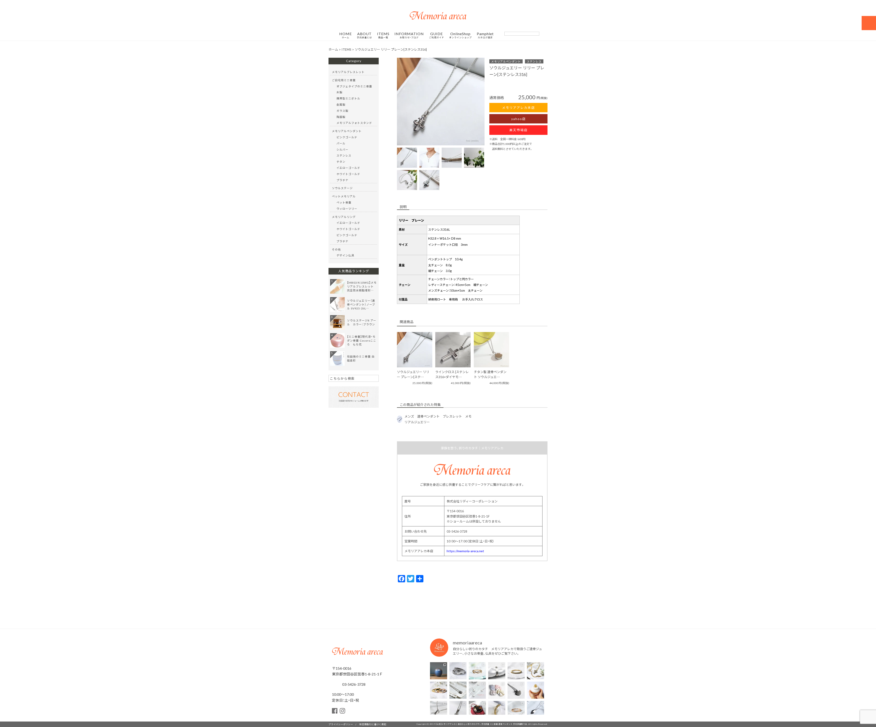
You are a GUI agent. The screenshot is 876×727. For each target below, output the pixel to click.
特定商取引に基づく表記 (372, 724)
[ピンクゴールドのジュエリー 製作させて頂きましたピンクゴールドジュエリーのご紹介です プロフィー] (516, 709)
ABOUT (364, 35)
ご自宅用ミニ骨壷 (344, 80)
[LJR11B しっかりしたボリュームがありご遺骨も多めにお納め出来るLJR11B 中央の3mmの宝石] (438, 690)
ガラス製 (342, 111)
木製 (339, 92)
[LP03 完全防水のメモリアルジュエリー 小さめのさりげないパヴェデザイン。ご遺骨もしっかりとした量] (438, 709)
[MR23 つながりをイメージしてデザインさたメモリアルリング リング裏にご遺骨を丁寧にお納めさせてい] (477, 670)
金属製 (340, 104)
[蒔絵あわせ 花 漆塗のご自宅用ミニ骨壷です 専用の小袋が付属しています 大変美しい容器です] (477, 709)
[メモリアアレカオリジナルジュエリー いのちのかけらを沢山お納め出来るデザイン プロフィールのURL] (535, 670)
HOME (345, 35)
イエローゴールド (348, 168)
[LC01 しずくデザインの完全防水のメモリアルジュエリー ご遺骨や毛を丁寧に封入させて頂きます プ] (535, 709)
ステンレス (534, 61)
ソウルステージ (342, 188)
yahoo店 (518, 118)
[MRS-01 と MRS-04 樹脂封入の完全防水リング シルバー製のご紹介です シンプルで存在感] (496, 670)
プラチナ (342, 180)
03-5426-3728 (353, 684)
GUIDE (436, 35)
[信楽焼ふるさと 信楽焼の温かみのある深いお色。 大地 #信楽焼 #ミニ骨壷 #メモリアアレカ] (438, 670)
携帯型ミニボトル (348, 98)
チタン (340, 162)
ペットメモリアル (344, 196)
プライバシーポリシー (340, 724)
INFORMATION (409, 35)
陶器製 (340, 117)
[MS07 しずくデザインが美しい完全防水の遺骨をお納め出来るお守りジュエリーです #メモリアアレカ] (458, 690)
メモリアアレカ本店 (518, 107)
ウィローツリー (346, 209)
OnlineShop (460, 35)
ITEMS (383, 35)
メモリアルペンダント (506, 61)
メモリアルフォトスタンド (354, 123)
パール (340, 143)
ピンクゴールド (346, 137)
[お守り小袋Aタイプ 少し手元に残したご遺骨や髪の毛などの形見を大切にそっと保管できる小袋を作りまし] (496, 690)
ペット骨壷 (343, 202)
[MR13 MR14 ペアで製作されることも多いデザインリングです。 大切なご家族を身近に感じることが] (458, 670)
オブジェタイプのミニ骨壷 (354, 86)
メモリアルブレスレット (348, 72)
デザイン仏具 (345, 255)
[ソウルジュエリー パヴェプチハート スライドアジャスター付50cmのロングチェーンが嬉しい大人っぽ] (516, 690)
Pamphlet (485, 35)
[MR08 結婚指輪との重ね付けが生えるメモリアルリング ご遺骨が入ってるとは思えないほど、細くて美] (516, 670)
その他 (336, 249)
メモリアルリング (344, 217)
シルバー (342, 149)
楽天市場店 (518, 130)
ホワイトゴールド (348, 174)
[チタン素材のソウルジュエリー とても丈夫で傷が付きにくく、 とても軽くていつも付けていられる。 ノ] (477, 690)
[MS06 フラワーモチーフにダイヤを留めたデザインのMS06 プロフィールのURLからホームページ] (458, 709)
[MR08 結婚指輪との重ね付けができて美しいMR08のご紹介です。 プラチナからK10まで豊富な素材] (496, 709)
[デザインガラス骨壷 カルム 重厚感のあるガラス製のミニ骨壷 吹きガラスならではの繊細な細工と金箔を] (535, 690)
